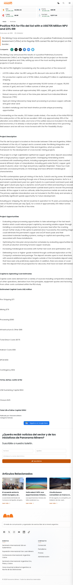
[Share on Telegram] (32, 49)
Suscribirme (38, 461)
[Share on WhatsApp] (11, 49)
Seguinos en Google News (39, 423)
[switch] (58, 3)
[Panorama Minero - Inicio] (8, 3)
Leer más (5, 503)
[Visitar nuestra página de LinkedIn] (24, 532)
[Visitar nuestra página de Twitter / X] (9, 532)
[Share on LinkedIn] (24, 49)
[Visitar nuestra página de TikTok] (29, 532)
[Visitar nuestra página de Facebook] (4, 532)
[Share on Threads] (20, 49)
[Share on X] (16, 49)
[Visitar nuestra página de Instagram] (14, 532)
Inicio (4, 22)
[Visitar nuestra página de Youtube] (19, 532)
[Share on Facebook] (28, 49)
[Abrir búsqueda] (63, 3)
